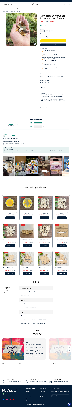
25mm (52, 30)
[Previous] (69, 347)
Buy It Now (53, 44)
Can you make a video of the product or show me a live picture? (33, 319)
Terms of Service (43, 394)
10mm (42, 30)
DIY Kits (30, 8)
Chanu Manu (58, 8)
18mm (47, 30)
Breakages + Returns (7, 288)
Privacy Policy (42, 391)
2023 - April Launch (60, 190)
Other (5, 292)
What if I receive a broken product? (28, 291)
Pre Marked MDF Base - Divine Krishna (44, 268)
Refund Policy (42, 393)
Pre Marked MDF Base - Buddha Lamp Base (27, 212)
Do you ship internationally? (26, 303)
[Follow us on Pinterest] (10, 399)
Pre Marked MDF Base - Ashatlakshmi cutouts (10, 240)
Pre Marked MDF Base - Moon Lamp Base (10, 212)
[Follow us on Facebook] (3, 399)
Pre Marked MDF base (13, 190)
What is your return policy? (26, 295)
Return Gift (52, 8)
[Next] (69, 350)
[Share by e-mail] (48, 107)
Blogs (27, 400)
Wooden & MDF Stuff (38, 8)
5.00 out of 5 (16, 124)
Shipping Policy (43, 396)
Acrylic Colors (40, 190)
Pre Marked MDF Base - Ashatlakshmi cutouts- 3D (27, 240)
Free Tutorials (28, 396)
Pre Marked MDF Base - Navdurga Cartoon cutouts (44, 212)
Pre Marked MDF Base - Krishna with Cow (10, 268)
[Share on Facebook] (43, 107)
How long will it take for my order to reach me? (30, 307)
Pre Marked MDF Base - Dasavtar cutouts (44, 240)
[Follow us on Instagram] (7, 399)
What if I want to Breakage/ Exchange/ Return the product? (33, 323)
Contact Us (28, 393)
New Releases (46, 8)
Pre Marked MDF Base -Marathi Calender (62, 240)
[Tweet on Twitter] (46, 107)
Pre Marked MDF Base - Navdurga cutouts (62, 212)
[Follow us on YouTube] (13, 399)
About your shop (24, 315)
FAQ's (27, 398)
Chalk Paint (49, 190)
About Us (27, 391)
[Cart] (69, 4)
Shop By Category (18, 8)
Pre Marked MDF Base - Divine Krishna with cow (27, 268)
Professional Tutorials (30, 394)
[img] (5, 134)
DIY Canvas (25, 8)
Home (12, 8)
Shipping (6, 290)
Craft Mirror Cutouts (27, 190)
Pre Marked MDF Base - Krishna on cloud (61, 268)
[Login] (66, 4)
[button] (42, 25)
